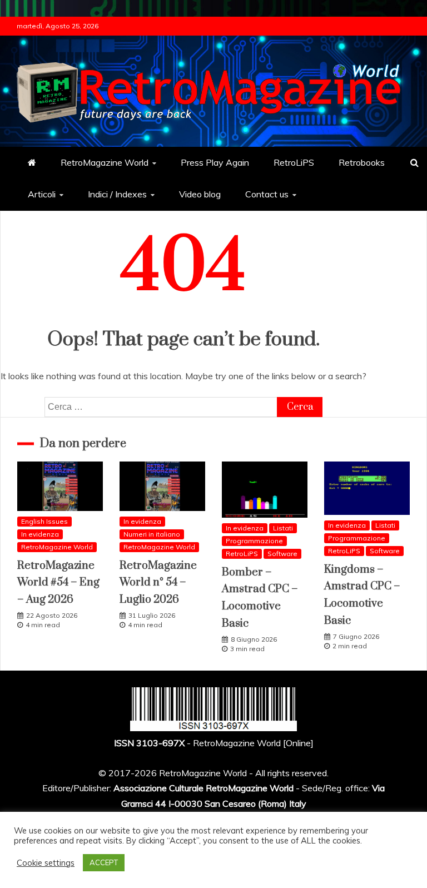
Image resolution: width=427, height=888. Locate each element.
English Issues (44, 521)
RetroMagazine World (104, 162)
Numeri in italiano (151, 534)
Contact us (267, 194)
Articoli (42, 194)
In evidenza (40, 534)
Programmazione (254, 541)
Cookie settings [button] (46, 863)
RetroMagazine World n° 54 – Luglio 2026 (158, 583)
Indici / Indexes (117, 194)
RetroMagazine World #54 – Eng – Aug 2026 (58, 583)
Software (282, 553)
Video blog (200, 194)
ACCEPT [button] (104, 862)
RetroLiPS (294, 162)
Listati (283, 528)
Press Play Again (215, 162)
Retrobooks (362, 162)
